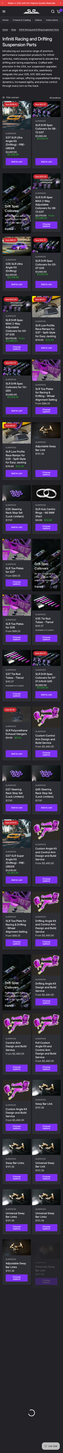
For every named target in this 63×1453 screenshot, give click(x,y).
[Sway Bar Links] (16, 1147)
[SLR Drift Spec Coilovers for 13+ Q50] (16, 367)
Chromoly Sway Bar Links (15, 1315)
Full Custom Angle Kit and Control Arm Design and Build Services (16, 1376)
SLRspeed (11, 133)
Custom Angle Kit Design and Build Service (16, 1112)
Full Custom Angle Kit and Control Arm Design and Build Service (45, 1050)
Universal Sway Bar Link (44, 1164)
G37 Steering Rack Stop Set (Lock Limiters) (15, 793)
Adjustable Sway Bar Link (45, 448)
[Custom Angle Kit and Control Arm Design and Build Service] (46, 830)
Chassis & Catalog (22, 20)
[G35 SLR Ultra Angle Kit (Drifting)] (16, 246)
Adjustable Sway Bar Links (16, 1265)
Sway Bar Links (15, 1163)
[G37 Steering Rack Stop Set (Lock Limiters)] (16, 773)
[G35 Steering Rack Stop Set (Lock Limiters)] (16, 493)
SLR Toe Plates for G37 (15, 570)
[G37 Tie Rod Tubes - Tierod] (16, 658)
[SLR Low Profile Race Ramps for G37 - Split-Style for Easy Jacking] (46, 306)
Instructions (52, 20)
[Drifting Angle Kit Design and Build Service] (46, 965)
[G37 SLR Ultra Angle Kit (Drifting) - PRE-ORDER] (16, 115)
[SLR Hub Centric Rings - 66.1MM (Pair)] (46, 493)
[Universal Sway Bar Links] (16, 1197)
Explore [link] (9, 229)
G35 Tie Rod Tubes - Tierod (44, 620)
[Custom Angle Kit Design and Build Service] (16, 1090)
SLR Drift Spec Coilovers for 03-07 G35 (45, 264)
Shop (13, 29)
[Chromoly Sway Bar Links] (16, 1298)
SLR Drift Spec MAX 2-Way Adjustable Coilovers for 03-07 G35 (16, 327)
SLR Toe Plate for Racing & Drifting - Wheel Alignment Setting (16, 926)
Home (5, 20)
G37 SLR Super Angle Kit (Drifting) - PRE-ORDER (15, 861)
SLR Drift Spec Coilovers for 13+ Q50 (16, 387)
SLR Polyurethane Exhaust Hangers (16, 732)
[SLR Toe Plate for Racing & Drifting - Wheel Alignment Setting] (16, 902)
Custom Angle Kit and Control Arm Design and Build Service (46, 854)
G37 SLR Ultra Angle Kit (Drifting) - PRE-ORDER (15, 143)
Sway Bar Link (43, 1103)
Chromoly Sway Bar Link (45, 1265)
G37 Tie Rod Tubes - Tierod (15, 675)
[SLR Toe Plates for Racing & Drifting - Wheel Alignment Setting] (46, 370)
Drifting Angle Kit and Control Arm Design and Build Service (45, 926)
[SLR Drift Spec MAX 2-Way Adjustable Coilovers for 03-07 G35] (16, 304)
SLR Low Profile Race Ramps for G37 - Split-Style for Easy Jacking (45, 331)
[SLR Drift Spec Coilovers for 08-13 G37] (46, 109)
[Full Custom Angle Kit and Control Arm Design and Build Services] (16, 1350)
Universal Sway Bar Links (15, 1215)
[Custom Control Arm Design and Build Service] (46, 717)
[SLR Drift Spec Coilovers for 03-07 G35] (46, 245)
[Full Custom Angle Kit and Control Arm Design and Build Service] (46, 1024)
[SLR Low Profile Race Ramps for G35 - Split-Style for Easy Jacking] (16, 433)
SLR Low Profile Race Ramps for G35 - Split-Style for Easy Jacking (16, 457)
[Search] (53, 11)
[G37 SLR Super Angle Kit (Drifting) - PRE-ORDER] (16, 833)
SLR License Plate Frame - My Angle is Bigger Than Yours (46, 1353)
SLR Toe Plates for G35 (15, 625)
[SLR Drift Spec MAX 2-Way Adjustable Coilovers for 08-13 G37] (46, 181)
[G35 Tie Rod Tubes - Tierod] (46, 602)
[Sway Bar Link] (46, 1088)
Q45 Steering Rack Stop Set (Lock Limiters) (44, 793)
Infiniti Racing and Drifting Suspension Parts (39, 29)
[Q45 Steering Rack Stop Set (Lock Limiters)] (46, 773)
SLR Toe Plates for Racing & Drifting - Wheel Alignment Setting (46, 394)
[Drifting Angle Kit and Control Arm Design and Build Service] (46, 902)
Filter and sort (12, 97)
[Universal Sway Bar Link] (46, 1147)
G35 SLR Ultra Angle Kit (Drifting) (14, 267)
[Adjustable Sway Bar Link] (46, 430)
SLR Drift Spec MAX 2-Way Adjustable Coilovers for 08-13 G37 (45, 204)
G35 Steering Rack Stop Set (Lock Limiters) (15, 512)
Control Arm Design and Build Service (16, 1046)
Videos (38, 20)
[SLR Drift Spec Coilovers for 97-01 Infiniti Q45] (46, 658)
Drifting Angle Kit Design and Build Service (45, 987)
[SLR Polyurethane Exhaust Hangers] (16, 714)
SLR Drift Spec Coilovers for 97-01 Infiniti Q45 (45, 677)
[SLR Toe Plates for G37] (16, 549)
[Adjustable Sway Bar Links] (16, 1247)
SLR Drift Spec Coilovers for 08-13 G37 (45, 128)
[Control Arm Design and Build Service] (16, 1024)
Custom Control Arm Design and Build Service (45, 739)
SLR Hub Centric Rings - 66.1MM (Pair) (45, 512)
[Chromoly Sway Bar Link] (46, 1247)
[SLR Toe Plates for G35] (16, 605)
